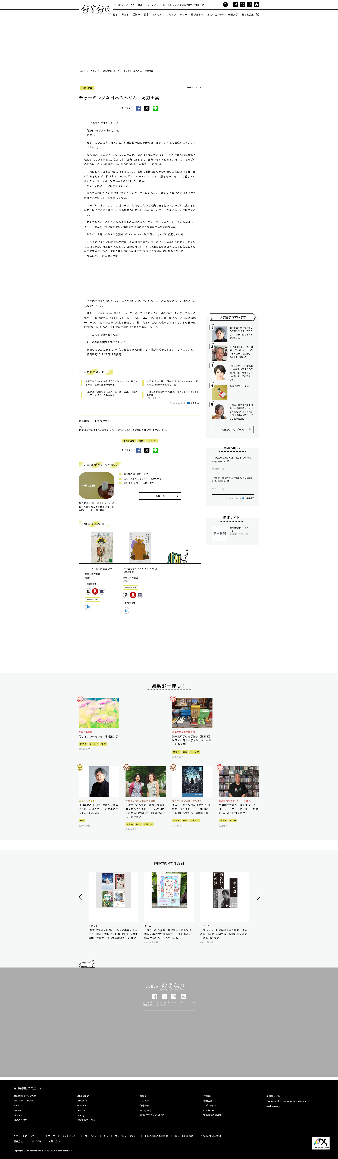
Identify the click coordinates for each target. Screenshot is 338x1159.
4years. (207, 1095)
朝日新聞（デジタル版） (26, 1095)
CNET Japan (83, 1095)
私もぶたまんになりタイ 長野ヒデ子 (143, 478)
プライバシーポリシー (126, 1136)
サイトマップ (48, 1136)
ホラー (183, 14)
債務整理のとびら (86, 1120)
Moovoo (18, 1110)
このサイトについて (24, 1136)
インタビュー (119, 5)
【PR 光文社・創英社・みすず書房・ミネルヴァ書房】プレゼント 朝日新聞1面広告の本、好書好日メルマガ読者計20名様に (113, 934)
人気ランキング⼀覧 (233, 429)
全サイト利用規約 (184, 1136)
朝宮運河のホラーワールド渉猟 (235, 800)
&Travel (29, 1100)
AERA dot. (82, 1110)
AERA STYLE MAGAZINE (152, 1115)
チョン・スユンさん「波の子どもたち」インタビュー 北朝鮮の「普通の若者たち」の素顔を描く (191, 809)
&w (21, 1100)
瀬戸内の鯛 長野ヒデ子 (136, 473)
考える (125, 14)
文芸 (103, 744)
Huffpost (81, 1105)
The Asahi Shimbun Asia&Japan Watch (286, 1101)
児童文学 (148, 824)
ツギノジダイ (210, 1105)
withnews (19, 1115)
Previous (81, 897)
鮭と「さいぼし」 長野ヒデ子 (139, 483)
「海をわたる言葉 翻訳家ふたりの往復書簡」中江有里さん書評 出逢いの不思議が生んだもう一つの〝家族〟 (167, 934)
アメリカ (194, 751)
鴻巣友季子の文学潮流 (183, 732)
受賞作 (136, 14)
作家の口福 (87, 88)
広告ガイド (35, 1141)
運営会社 (18, 1141)
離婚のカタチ (20, 1120)
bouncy (80, 1115)
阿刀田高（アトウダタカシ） (96, 421)
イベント (161, 5)
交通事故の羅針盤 (212, 1115)
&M (15, 1100)
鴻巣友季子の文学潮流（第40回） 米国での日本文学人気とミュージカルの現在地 (192, 740)
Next (258, 897)
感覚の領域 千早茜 (239, 385)
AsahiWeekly (273, 1106)
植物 (141, 440)
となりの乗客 (86, 732)
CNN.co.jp (82, 1100)
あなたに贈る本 (87, 800)
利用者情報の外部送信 (156, 1136)
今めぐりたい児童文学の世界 (140, 800)
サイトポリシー (70, 1136)
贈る (82, 820)
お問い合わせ (55, 1141)
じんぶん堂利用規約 (210, 1136)
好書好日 (95, 10)
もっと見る (248, 14)
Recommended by (178, 402)
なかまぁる (145, 1110)
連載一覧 (199, 5)
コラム (131, 5)
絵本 (146, 14)
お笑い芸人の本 (215, 14)
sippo (143, 1095)
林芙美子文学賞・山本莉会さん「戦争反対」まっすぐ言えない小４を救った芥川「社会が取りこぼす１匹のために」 (241, 411)
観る (115, 14)
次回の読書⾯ (185, 5)
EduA (16, 1105)
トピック (172, 5)
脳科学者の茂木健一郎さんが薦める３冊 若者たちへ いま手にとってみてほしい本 (241, 333)
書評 (140, 5)
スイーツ (152, 440)
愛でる (83, 744)
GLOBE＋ (144, 1100)
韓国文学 (233, 14)
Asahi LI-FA (208, 1110)
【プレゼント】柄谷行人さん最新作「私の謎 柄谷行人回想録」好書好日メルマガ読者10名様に (223, 934)
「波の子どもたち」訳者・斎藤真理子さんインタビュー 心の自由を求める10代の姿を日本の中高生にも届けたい (145, 810)
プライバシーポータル (96, 1136)
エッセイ (157, 14)
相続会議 (207, 1100)
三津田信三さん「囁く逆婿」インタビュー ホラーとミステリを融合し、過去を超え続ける (241, 352)
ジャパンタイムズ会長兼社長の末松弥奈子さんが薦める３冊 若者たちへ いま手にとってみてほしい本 (242, 372)
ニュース (149, 5)
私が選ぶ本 (197, 14)
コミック (171, 14)
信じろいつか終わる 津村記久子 (98, 736)
